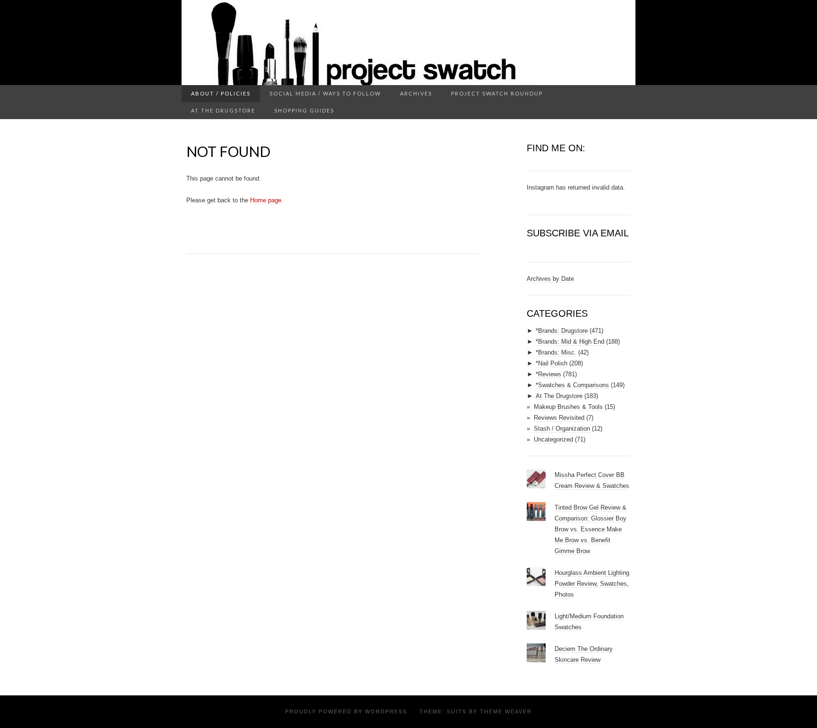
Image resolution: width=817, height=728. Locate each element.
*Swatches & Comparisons (572, 385)
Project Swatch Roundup (497, 93)
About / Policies (221, 93)
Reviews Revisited (559, 417)
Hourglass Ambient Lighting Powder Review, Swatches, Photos (592, 583)
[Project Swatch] (408, 42)
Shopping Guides (304, 110)
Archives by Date (550, 278)
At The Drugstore (223, 110)
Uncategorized (553, 439)
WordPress (386, 711)
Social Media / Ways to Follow (325, 93)
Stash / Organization (562, 428)
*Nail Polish (551, 363)
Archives (416, 93)
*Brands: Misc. (556, 352)
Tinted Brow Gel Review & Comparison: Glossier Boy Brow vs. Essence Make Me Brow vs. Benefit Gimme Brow (590, 529)
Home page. (266, 200)
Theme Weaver (506, 711)
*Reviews (548, 374)
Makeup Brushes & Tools (568, 406)
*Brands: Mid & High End (570, 341)
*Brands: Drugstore (562, 330)
